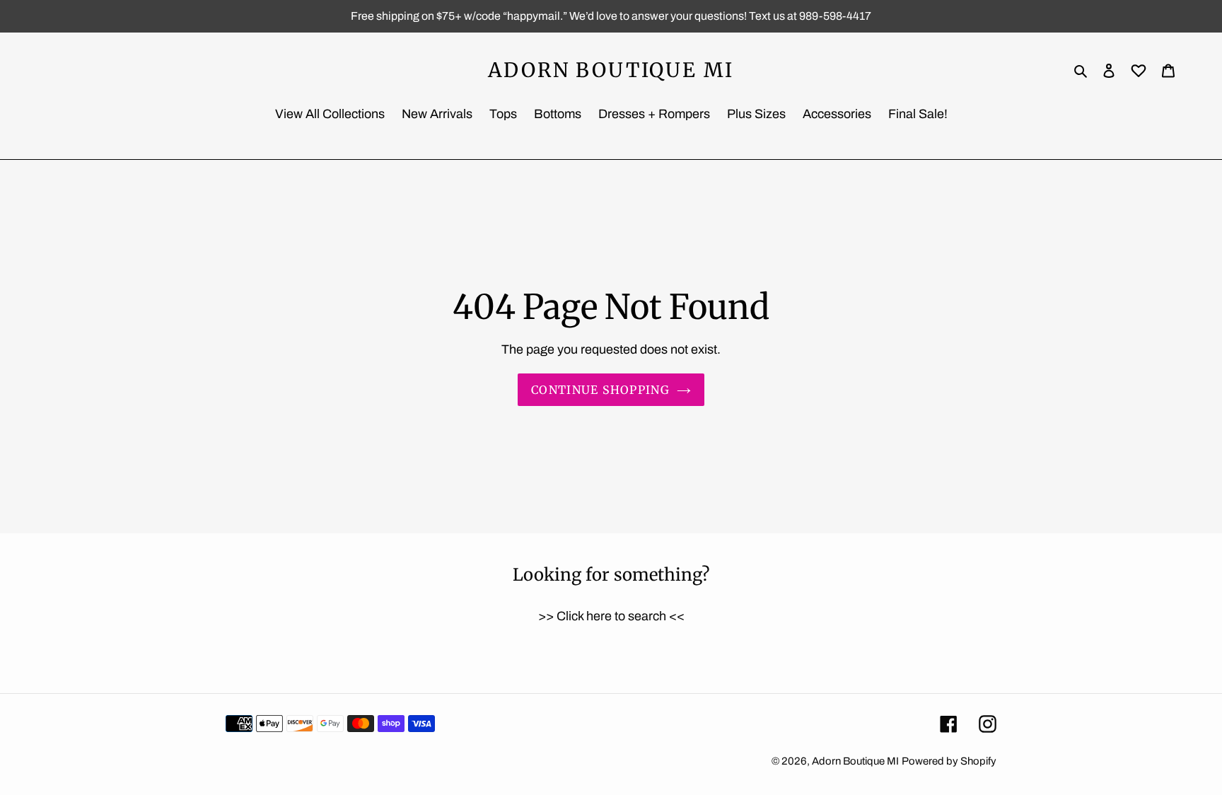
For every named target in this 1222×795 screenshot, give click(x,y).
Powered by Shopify (949, 761)
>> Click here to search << (611, 616)
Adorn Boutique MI (611, 71)
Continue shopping (600, 390)
